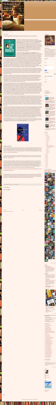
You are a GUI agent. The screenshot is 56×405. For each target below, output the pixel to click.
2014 (46, 162)
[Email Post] (13, 184)
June (47, 143)
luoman (31, 399)
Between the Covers (48, 266)
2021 (46, 153)
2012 (46, 164)
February (47, 151)
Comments (47, 79)
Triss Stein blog (47, 326)
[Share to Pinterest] (18, 184)
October (47, 138)
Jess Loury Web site (47, 335)
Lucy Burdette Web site (48, 342)
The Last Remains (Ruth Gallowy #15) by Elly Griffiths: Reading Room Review (52, 125)
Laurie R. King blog (47, 346)
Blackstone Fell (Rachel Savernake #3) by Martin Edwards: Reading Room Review (52, 118)
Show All (55, 313)
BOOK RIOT (47, 289)
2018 (46, 157)
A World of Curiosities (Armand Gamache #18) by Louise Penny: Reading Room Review (52, 105)
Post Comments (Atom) (10, 211)
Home (4, 31)
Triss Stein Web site (47, 327)
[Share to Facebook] (17, 184)
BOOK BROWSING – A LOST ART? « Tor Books (50, 286)
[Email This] (14, 184)
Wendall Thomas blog (48, 329)
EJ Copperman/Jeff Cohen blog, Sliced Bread (50, 333)
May (47, 144)
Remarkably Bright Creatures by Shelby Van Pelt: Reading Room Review (52, 98)
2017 (46, 158)
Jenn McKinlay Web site (48, 328)
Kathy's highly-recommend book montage (50, 171)
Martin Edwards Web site (48, 325)
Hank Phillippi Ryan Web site (49, 343)
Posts (46, 77)
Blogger (36, 399)
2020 (46, 155)
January (47, 152)
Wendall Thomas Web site (48, 330)
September (47, 139)
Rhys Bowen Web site (48, 339)
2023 (46, 133)
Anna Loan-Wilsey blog (48, 349)
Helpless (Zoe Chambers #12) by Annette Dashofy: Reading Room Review (52, 112)
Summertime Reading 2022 (49, 145)
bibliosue (47, 273)
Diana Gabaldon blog (48, 357)
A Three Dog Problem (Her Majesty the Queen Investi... (50, 147)
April (47, 148)
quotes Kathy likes (47, 360)
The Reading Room (12, 4)
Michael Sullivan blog (48, 347)
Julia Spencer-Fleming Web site (49, 341)
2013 (46, 163)
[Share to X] (16, 184)
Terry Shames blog (47, 336)
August (47, 140)
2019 (46, 156)
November (47, 137)
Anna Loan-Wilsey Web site (48, 350)
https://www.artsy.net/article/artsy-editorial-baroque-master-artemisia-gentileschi (21, 177)
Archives (7, 31)
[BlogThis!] (15, 184)
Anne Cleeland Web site (48, 344)
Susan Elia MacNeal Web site (49, 338)
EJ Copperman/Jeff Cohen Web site (49, 331)
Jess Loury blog (47, 334)
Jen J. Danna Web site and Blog (49, 337)
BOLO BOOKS (48, 279)
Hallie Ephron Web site (48, 340)
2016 (46, 159)
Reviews (11, 31)
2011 (46, 165)
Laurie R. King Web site (48, 345)
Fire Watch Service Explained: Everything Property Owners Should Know (50, 268)
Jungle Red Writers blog (48, 348)
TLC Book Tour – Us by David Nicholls (50, 274)
